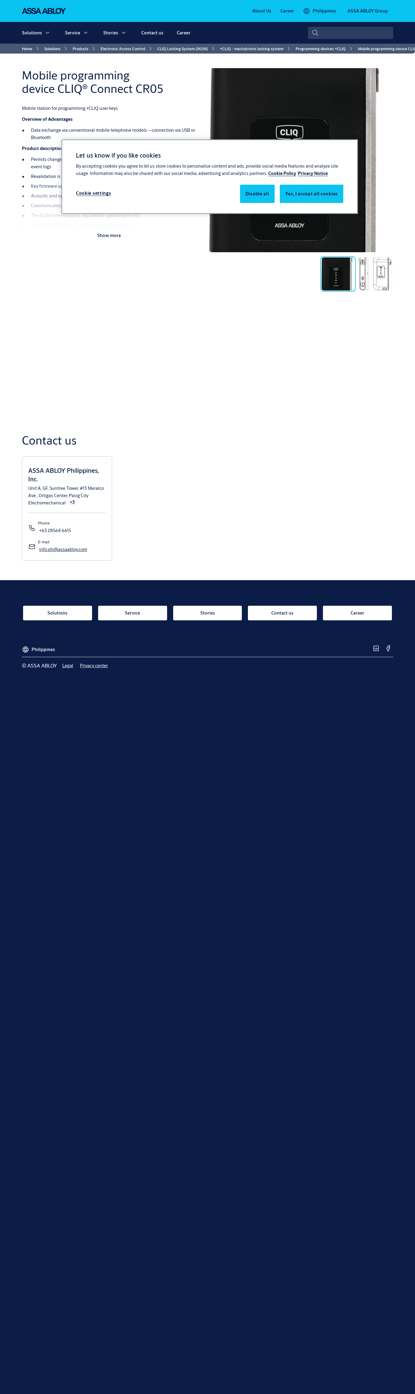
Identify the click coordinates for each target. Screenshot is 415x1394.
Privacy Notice (313, 173)
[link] (261, 11)
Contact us (152, 33)
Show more (109, 235)
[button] (47, 33)
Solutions (32, 33)
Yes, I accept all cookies (311, 194)
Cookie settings (93, 193)
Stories (110, 33)
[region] (209, 176)
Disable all (257, 194)
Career (183, 33)
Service (72, 33)
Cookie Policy (282, 173)
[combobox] (350, 33)
